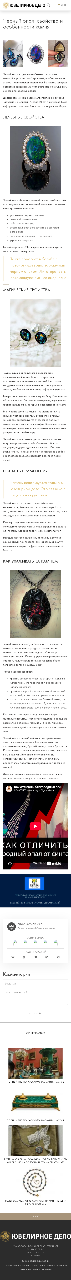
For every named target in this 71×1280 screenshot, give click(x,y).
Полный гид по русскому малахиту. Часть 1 (35, 1120)
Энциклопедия (35, 1249)
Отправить (35, 1013)
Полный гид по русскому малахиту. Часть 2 (35, 1082)
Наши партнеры (35, 1253)
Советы (35, 1256)
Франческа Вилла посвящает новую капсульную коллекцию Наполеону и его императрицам (36, 1161)
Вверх (36, 1217)
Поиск (48, 5)
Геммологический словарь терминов (35, 1246)
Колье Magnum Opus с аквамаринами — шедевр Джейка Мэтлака (35, 1203)
